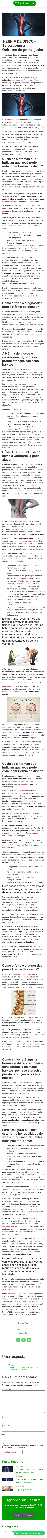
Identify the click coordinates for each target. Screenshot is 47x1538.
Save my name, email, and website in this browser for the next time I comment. (23, 1446)
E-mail (5, 1426)
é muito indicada (12, 686)
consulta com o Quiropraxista (23, 974)
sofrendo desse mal (15, 781)
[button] (29, 1533)
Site (3, 1434)
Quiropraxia (7, 1309)
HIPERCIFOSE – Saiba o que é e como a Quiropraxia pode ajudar (23, 1368)
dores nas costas (24, 791)
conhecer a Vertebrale (17, 1293)
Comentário (7, 1389)
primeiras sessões (9, 1226)
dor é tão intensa (13, 845)
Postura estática (26, 581)
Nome (5, 1417)
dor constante (23, 784)
